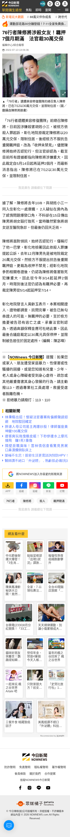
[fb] (20, 787)
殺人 (42, 501)
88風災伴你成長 (40, 17)
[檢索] (57, 4)
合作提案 (50, 773)
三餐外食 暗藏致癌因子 (18, 724)
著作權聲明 (59, 766)
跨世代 (62, 17)
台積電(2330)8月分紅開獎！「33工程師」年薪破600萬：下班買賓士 (19, 627)
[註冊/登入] (65, 4)
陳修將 (27, 501)
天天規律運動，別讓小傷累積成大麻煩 (50, 627)
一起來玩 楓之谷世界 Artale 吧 (13, 688)
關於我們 (35, 773)
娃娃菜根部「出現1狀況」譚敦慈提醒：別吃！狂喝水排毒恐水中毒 (34, 559)
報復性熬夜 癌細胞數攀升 (55, 559)
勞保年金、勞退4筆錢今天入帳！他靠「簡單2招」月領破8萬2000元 (34, 656)
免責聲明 (24, 766)
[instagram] (29, 787)
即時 (38, 10)
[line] (39, 787)
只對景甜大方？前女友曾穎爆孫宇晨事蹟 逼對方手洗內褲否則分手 (34, 686)
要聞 (48, 10)
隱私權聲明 (41, 766)
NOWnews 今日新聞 (26, 357)
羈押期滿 (59, 501)
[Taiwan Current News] (42, 4)
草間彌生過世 (12, 9)
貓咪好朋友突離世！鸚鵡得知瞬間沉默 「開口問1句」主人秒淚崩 (13, 656)
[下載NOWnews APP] (50, 4)
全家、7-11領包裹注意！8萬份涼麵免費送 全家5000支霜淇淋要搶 (35, 588)
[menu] (66, 10)
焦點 (29, 10)
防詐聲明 (9, 766)
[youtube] (48, 787)
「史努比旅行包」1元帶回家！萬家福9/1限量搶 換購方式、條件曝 (55, 686)
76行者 (10, 501)
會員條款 (20, 773)
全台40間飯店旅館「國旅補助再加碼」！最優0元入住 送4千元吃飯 (56, 588)
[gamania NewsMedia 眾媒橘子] (35, 803)
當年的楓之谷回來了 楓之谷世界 (56, 656)
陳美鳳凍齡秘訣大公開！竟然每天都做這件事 (13, 590)
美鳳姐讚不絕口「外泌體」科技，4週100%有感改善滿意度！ (51, 724)
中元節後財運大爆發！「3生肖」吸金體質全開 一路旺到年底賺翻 (13, 559)
